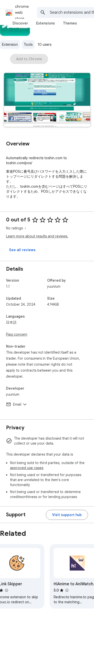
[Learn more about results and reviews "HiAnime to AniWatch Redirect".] (67, 590)
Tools (28, 44)
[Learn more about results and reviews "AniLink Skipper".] (6, 590)
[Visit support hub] (67, 515)
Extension (10, 44)
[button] (47, 100)
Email (17, 404)
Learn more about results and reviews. (37, 236)
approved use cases (26, 468)
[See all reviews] (22, 250)
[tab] (20, 23)
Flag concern (16, 334)
